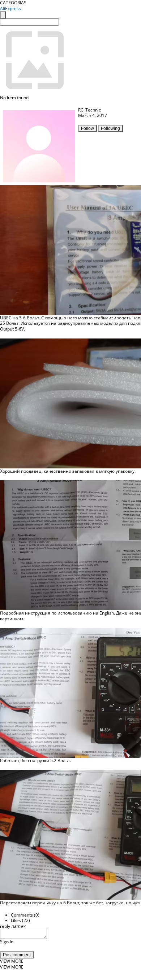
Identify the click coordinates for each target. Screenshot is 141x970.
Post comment (17, 954)
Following (110, 128)
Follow (87, 128)
